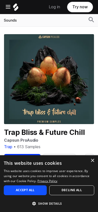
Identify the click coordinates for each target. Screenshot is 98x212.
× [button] (92, 161)
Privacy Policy (47, 181)
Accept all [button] (25, 190)
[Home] (15, 8)
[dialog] (49, 183)
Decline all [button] (72, 190)
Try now (80, 7)
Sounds (10, 20)
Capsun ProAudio (21, 140)
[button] (49, 203)
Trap (8, 146)
